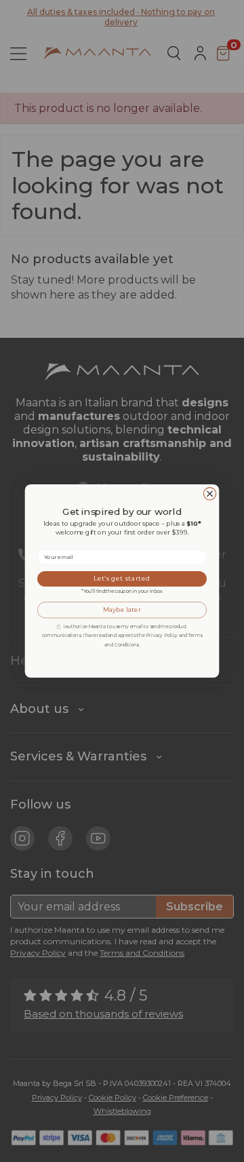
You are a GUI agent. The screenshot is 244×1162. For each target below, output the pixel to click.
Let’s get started (122, 579)
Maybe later (121, 609)
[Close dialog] (209, 494)
